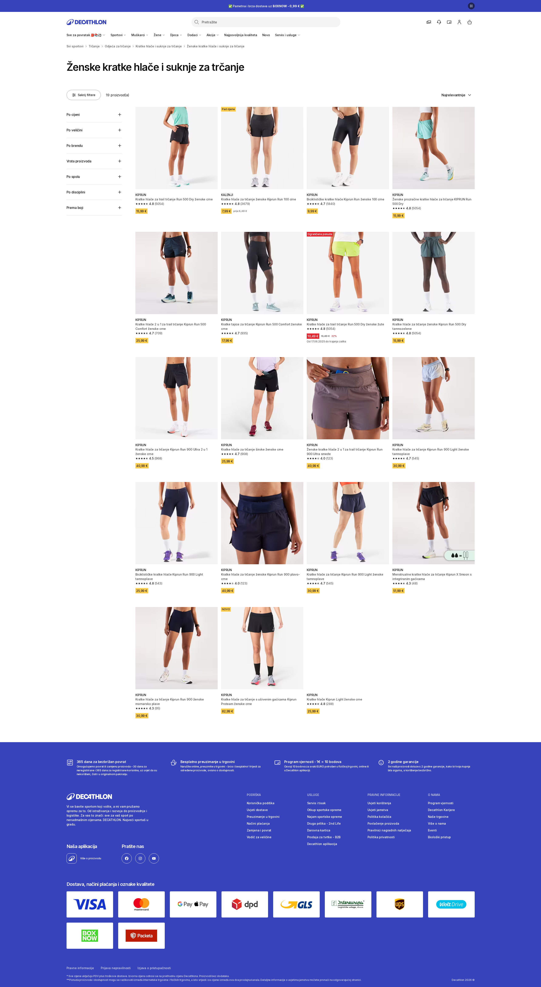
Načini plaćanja (258, 823)
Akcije (211, 35)
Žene (158, 35)
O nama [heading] (434, 795)
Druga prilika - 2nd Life (324, 823)
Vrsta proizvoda (79, 161)
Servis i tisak (316, 803)
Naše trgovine (438, 816)
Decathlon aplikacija (322, 844)
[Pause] (471, 6)
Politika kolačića (380, 816)
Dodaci (193, 35)
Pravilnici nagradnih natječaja (389, 830)
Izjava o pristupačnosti (154, 968)
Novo (266, 35)
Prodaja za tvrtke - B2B (324, 837)
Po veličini (74, 130)
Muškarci (138, 35)
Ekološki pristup (439, 837)
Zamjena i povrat (259, 830)
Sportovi (117, 35)
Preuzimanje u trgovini (263, 816)
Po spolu (73, 176)
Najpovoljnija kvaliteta (240, 35)
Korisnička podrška (260, 803)
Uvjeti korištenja (379, 803)
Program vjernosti (441, 803)
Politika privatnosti (381, 837)
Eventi (432, 830)
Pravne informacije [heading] (384, 795)
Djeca (174, 35)
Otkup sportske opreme (324, 810)
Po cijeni (73, 114)
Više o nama (437, 823)
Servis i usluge (286, 35)
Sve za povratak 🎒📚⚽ (84, 35)
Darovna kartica (318, 830)
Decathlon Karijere (441, 810)
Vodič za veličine (259, 837)
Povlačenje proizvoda (383, 823)
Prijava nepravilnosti (116, 968)
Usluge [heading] (313, 795)
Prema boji (75, 208)
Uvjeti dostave (257, 810)
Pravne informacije (80, 968)
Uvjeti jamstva (378, 810)
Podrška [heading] (254, 795)
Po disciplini (76, 192)
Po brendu (75, 145)
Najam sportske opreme (324, 816)
